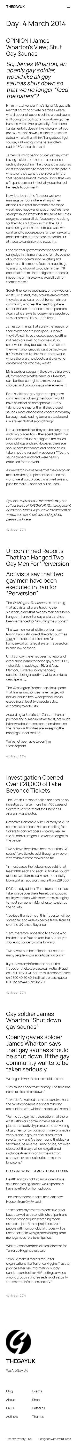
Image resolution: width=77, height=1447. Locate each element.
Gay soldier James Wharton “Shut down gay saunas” (33, 1020)
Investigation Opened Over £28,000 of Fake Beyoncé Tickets (34, 784)
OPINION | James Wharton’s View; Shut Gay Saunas (34, 47)
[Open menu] (68, 6)
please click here (18, 519)
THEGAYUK (15, 6)
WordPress (64, 1439)
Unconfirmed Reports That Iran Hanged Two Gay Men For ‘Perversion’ (38, 557)
